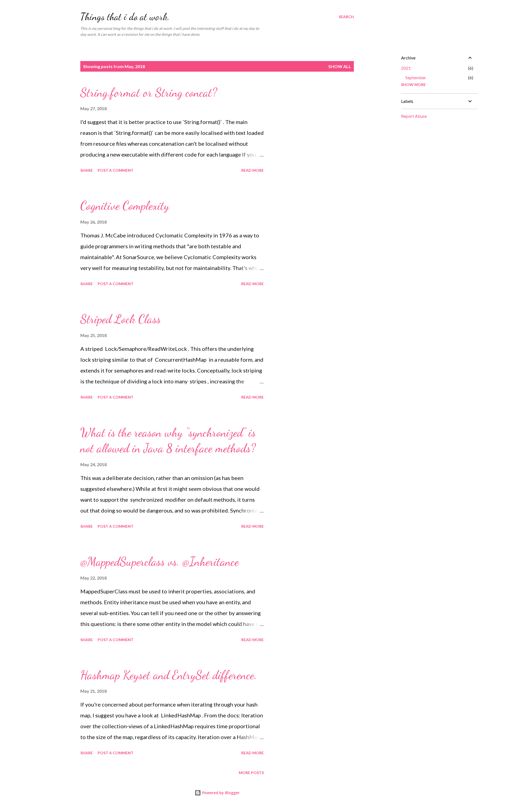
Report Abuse (414, 116)
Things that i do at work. (125, 17)
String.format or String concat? (148, 92)
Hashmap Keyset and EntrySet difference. (168, 675)
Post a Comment (116, 170)
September (415, 77)
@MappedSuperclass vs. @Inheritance (159, 562)
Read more (252, 170)
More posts (251, 772)
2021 (406, 68)
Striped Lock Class (120, 319)
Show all (339, 66)
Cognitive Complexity (124, 206)
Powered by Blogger (220, 792)
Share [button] (86, 170)
